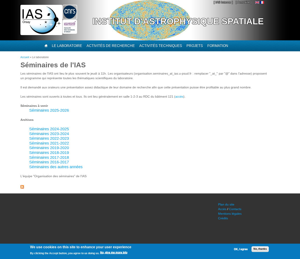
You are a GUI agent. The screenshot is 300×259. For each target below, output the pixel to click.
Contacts (235, 209)
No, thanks (260, 248)
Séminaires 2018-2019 (49, 152)
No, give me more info (113, 252)
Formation (217, 46)
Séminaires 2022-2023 (49, 138)
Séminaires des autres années (56, 167)
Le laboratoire (67, 46)
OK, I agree (241, 249)
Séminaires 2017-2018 (49, 157)
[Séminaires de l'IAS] (262, 2)
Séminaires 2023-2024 (49, 134)
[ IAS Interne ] (223, 2)
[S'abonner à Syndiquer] (22, 187)
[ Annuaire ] (243, 2)
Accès (222, 209)
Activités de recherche (111, 46)
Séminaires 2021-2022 (49, 143)
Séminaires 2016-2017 (49, 162)
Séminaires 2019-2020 (49, 148)
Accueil (24, 57)
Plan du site (226, 204)
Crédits (223, 218)
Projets (194, 46)
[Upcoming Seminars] (257, 2)
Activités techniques (160, 46)
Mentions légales (230, 213)
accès (179, 96)
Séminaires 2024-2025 (49, 129)
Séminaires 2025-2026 (49, 110)
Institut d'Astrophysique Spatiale (178, 21)
